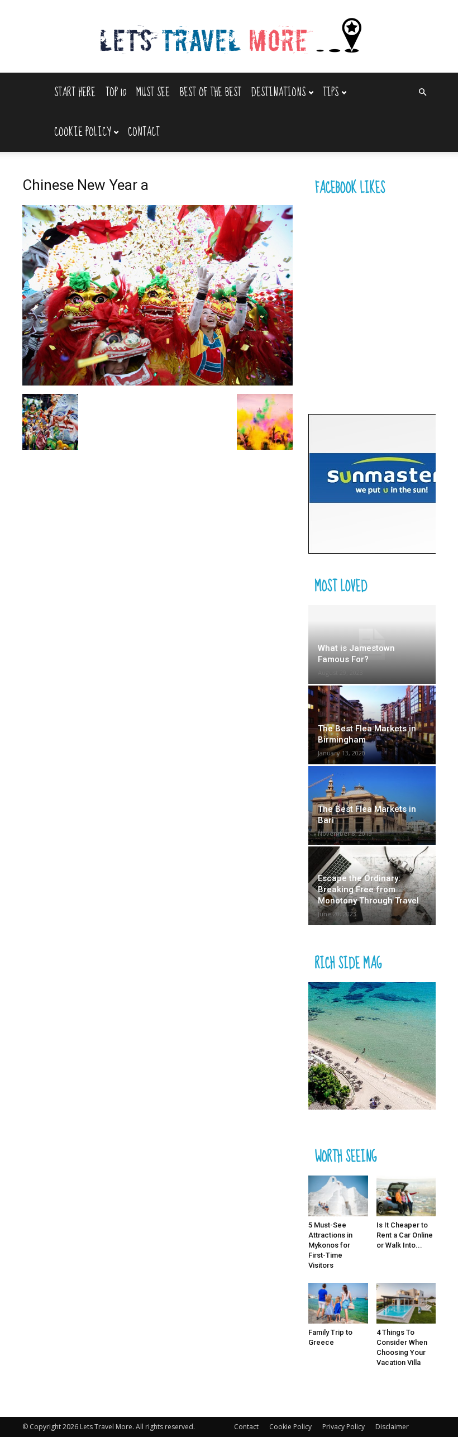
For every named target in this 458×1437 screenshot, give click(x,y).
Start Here (75, 92)
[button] (422, 92)
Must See (153, 92)
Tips (330, 92)
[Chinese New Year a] (157, 382)
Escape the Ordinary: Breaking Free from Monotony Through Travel (368, 889)
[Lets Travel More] (229, 37)
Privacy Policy (343, 1426)
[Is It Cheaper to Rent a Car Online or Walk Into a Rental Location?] (406, 1196)
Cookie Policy (82, 132)
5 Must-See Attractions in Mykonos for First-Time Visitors (330, 1245)
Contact (144, 132)
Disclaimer (392, 1426)
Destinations (278, 92)
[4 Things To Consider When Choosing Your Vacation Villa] (406, 1303)
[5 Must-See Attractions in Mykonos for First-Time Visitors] (338, 1196)
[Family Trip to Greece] (338, 1303)
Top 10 (116, 92)
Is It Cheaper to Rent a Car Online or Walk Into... (404, 1235)
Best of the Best (210, 92)
